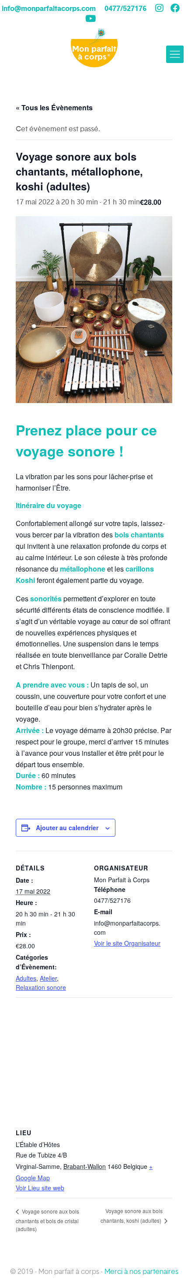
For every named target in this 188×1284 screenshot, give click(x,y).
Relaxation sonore (41, 987)
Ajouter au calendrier (67, 827)
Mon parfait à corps (94, 53)
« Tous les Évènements (54, 107)
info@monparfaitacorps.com (49, 8)
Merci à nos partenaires (141, 1271)
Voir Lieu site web (40, 1187)
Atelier (48, 978)
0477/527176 (125, 8)
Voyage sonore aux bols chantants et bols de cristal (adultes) (47, 1219)
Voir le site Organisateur (127, 943)
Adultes (26, 978)
